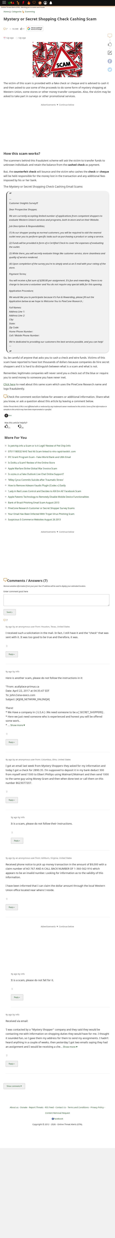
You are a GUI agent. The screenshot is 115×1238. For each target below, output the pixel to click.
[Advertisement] (57, 126)
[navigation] (110, 44)
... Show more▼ (16, 725)
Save (10, 415)
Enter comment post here (16, 591)
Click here (9, 384)
